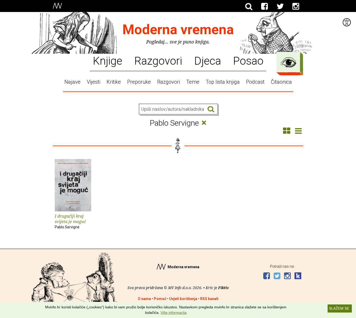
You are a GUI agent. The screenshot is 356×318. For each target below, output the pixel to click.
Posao (248, 60)
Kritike (114, 82)
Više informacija (174, 312)
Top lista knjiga (223, 82)
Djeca (207, 60)
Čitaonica (281, 82)
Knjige (107, 60)
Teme (192, 82)
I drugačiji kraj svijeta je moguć (70, 221)
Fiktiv (223, 287)
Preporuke (139, 82)
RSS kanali (209, 299)
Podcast (255, 82)
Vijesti (93, 82)
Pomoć (160, 299)
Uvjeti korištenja (183, 299)
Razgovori (158, 60)
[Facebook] (264, 6)
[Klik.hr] (297, 276)
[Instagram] (296, 6)
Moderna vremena (178, 30)
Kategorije (288, 62)
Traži (211, 109)
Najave (72, 82)
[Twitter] (280, 6)
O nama (144, 299)
